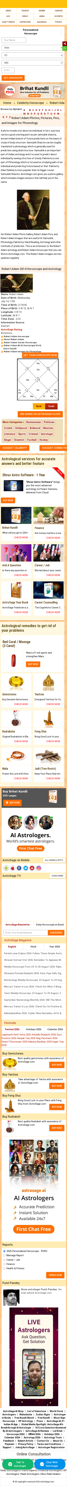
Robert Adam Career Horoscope (20, 342)
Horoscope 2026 (16, 1434)
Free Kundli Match (24, 1417)
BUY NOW (8, 500)
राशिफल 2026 (34, 1434)
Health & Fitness (15, 1268)
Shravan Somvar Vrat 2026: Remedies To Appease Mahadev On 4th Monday (35, 960)
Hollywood (21, 428)
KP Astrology (26, 1421)
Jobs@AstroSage (24, 1447)
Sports (22, 434)
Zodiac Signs (43, 1414)
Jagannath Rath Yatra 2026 (17, 1034)
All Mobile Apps (54, 860)
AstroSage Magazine (18, 940)
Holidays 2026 (33, 1029)
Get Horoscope (13, 78)
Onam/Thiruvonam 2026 (15, 1041)
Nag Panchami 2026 (47, 1038)
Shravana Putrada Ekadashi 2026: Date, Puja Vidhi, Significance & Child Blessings (35, 973)
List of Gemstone (36, 1411)
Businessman (33, 422)
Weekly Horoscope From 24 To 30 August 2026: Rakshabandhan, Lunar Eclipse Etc (35, 966)
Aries (8, 11)
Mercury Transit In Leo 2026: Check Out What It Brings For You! (35, 986)
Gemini (42, 11)
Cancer (58, 11)
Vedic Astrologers (10, 1470)
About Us (58, 1440)
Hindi (33, 946)
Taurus (25, 11)
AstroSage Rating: (12, 329)
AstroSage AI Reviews (37, 1431)
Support (7, 1447)
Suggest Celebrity (14, 447)
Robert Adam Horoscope (16, 336)
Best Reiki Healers (51, 1474)
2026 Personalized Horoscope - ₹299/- (27, 1251)
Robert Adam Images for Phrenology (22, 351)
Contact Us (43, 1440)
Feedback (8, 1440)
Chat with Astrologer (52, 1464)
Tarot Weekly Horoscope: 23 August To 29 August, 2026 (34, 993)
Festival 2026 (12, 1029)
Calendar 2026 (55, 1029)
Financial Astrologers (50, 1470)
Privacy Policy (25, 1444)
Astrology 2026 (32, 1437)
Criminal (33, 434)
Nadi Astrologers (30, 1474)
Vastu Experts (29, 1470)
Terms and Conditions (49, 1444)
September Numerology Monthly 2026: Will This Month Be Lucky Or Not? (35, 999)
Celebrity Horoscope (30, 103)
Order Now (55, 1275)
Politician (49, 422)
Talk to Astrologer (20, 1464)
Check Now (21, 537)
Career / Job (13, 1259)
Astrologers (9, 1414)
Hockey (44, 440)
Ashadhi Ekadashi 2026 (44, 1034)
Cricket (8, 428)
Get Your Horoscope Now (40, 355)
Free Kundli (44, 1417)
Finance (11, 1264)
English (12, 946)
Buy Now (14, 802)
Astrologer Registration (51, 1447)
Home (7, 103)
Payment (9, 1444)
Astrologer (47, 434)
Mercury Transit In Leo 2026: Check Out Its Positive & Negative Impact (35, 1006)
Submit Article (25, 1440)
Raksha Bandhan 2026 (40, 1041)
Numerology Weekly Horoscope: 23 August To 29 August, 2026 (35, 980)
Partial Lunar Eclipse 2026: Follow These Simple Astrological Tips (35, 953)
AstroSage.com (47, 1482)
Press (40, 1421)
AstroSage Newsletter (18, 924)
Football (31, 440)
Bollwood (35, 428)
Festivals (10, 1023)
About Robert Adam (14, 339)
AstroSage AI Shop (13, 1411)
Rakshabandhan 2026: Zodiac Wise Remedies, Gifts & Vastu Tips (35, 1013)
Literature (9, 434)
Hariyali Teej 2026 (26, 1038)
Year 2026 (54, 946)
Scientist (19, 440)
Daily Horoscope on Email (50, 924)
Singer (7, 440)
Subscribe (57, 876)
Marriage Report (15, 1255)
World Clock (56, 1411)
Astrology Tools (53, 1437)
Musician (48, 428)
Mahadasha (26, 1414)
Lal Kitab (57, 1431)
